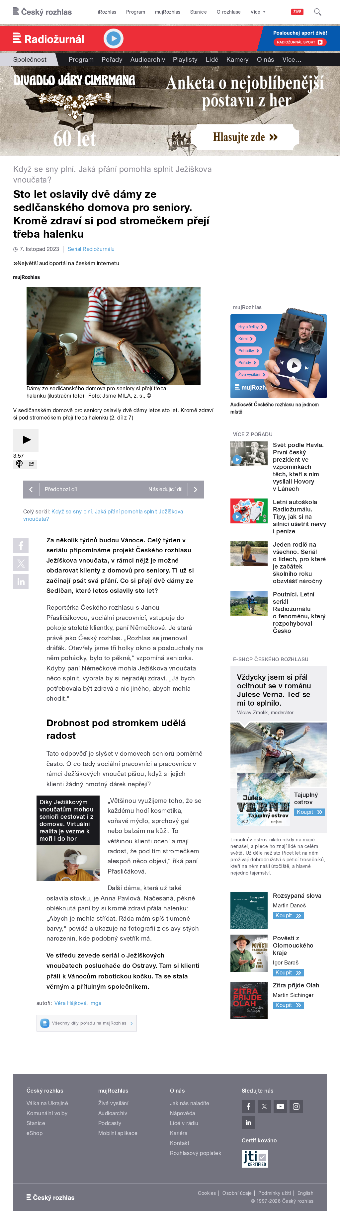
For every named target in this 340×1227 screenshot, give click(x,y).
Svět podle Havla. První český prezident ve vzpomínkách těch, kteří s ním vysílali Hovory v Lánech (298, 466)
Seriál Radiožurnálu (91, 249)
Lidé (212, 59)
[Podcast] (19, 464)
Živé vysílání (249, 374)
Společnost (30, 59)
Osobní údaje (237, 1193)
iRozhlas (107, 12)
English (305, 1193)
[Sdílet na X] (21, 563)
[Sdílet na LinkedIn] (21, 581)
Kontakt (179, 1143)
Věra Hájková (70, 1003)
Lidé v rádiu (184, 1123)
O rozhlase (229, 12)
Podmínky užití (274, 1193)
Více (292, 59)
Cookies (207, 1193)
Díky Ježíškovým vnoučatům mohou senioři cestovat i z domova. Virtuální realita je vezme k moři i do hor (67, 820)
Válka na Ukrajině (47, 1103)
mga (96, 1003)
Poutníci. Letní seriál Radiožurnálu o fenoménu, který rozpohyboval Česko (299, 612)
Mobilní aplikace (118, 1133)
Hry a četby (248, 327)
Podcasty (110, 1123)
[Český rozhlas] (42, 12)
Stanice (198, 12)
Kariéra (178, 1133)
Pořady (112, 59)
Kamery (237, 59)
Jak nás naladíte (190, 1103)
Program (135, 12)
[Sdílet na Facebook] (21, 545)
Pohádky (246, 350)
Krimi (243, 339)
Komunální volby (47, 1113)
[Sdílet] (31, 464)
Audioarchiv (147, 59)
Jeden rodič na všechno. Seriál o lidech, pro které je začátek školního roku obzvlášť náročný (299, 562)
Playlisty (185, 59)
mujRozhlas (168, 12)
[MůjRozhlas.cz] (26, 278)
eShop (34, 1133)
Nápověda (182, 1113)
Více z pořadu (253, 434)
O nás (266, 59)
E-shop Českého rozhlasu (271, 659)
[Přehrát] (26, 440)
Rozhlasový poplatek (195, 1153)
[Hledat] (318, 12)
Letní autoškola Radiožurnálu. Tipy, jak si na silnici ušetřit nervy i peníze (299, 516)
